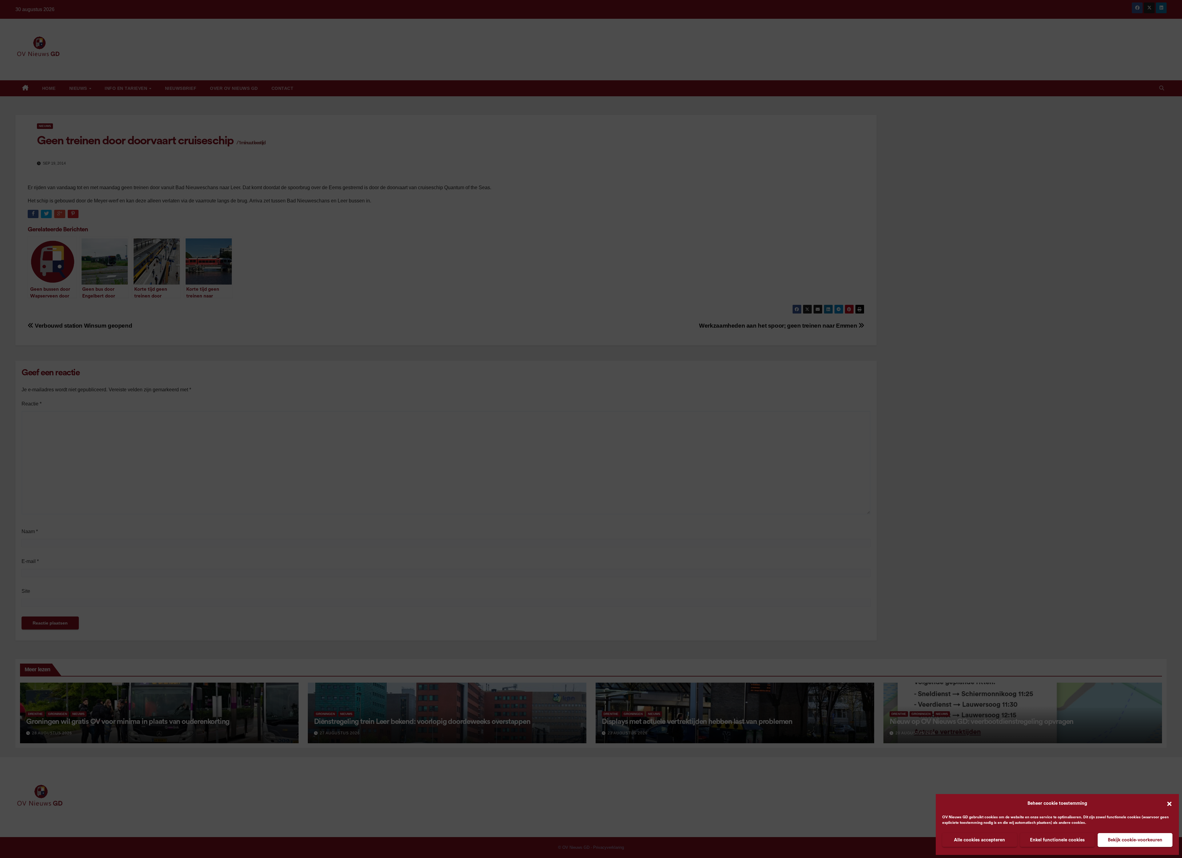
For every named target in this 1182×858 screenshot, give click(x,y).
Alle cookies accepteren (979, 840)
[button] (1169, 803)
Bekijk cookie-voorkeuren (1135, 840)
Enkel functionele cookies (1057, 840)
